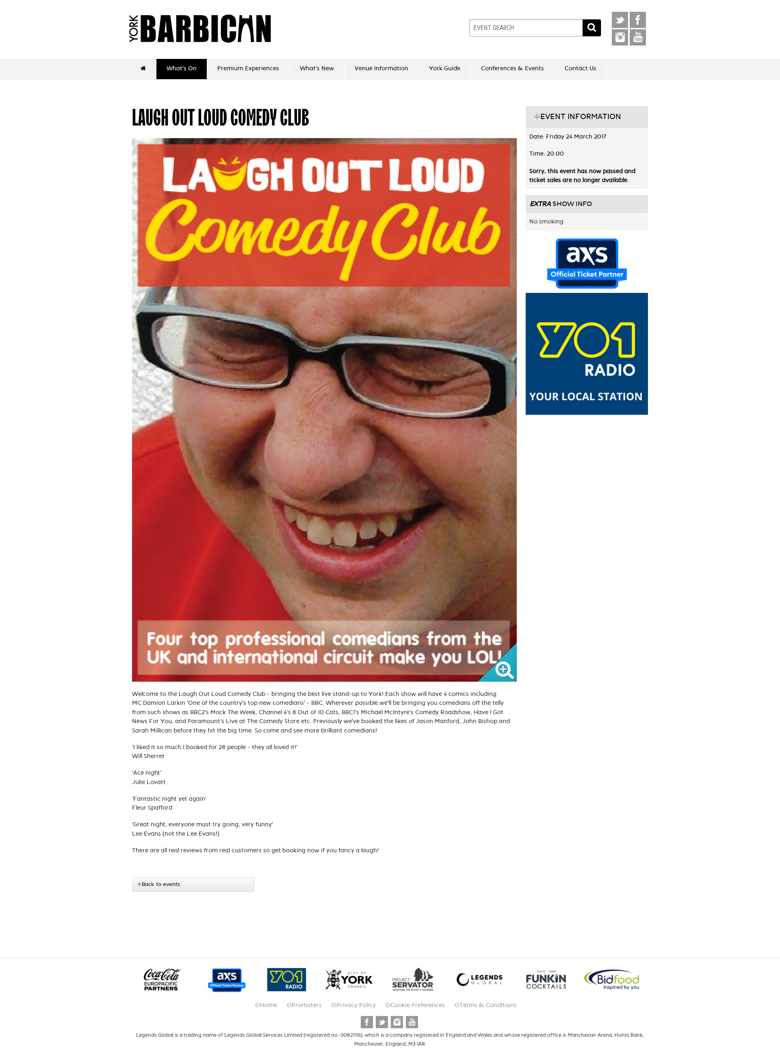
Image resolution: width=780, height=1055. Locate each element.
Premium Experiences (248, 68)
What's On (182, 68)
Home (268, 1005)
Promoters (307, 1005)
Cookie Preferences (417, 1005)
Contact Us (580, 68)
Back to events (161, 884)
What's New (317, 68)
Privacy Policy (356, 1005)
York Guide (444, 68)
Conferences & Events (512, 68)
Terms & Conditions (488, 1005)
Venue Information (381, 68)
